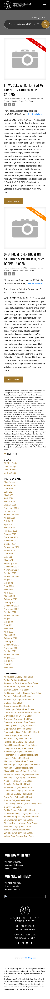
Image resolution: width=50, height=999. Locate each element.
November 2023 (11, 570)
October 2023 (10, 573)
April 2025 (8, 524)
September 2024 (11, 547)
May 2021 (8, 667)
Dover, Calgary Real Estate (12, 412)
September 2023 (11, 576)
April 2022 (8, 632)
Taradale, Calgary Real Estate (23, 101)
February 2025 (10, 531)
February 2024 (10, 563)
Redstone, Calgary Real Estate (18, 794)
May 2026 (8, 495)
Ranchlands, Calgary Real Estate (22, 432)
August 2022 (10, 619)
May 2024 (8, 560)
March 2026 (9, 502)
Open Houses (10, 470)
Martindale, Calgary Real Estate (28, 423)
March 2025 (9, 528)
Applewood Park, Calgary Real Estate (21, 393)
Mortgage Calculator (13, 865)
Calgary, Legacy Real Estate (17, 706)
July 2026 (8, 489)
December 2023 (11, 567)
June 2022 (9, 625)
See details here (34, 114)
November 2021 (11, 648)
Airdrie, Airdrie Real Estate (16, 680)
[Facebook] (18, 943)
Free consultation (12, 889)
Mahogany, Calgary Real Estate (22, 421)
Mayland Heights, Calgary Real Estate (21, 771)
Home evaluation (12, 886)
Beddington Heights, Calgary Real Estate (22, 693)
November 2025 (11, 508)
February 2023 (10, 599)
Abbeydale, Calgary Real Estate (23, 390)
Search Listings (11, 868)
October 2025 (10, 511)
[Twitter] (27, 943)
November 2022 (11, 609)
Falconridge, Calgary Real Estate (14, 414)
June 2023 (9, 586)
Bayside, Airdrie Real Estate (26, 395)
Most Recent (9, 482)
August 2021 (10, 658)
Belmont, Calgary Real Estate (32, 397)
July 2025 (8, 521)
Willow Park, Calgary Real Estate (19, 836)
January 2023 (10, 602)
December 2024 (11, 537)
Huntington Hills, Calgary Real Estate (20, 418)
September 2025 (11, 515)
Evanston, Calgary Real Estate (32, 412)
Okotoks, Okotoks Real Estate (22, 429)
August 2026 (10, 485)
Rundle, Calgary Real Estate (17, 800)
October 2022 (10, 612)
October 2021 (10, 651)
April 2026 (8, 498)
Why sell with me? (12, 883)
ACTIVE (34, 17)
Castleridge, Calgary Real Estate (27, 401)
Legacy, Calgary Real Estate (17, 758)
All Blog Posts (10, 463)
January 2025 (10, 534)
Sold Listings (10, 473)
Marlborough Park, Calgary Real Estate (22, 765)
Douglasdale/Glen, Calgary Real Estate (30, 410)
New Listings (10, 466)
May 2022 (8, 628)
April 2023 (8, 593)
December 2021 (11, 645)
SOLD (44, 17)
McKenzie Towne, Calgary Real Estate (21, 774)
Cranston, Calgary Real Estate (18, 729)
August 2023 (10, 580)
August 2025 (10, 518)
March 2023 (9, 596)
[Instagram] (23, 943)
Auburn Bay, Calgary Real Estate (19, 687)
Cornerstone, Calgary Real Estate (19, 722)
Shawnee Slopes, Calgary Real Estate (30, 440)
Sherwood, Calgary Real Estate (14, 442)
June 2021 (9, 664)
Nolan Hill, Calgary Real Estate (18, 781)
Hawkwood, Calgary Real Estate (19, 752)
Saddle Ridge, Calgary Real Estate (23, 438)
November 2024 (11, 541)
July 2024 (8, 554)
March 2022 (9, 635)
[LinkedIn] (31, 943)
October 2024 (10, 544)
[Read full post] (25, 60)
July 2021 (8, 661)
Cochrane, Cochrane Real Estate (19, 406)
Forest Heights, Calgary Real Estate (20, 745)
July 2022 (8, 622)
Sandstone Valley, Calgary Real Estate (21, 813)
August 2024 (10, 550)
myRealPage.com (29, 958)
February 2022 (10, 638)
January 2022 (10, 641)
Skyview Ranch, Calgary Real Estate (21, 823)
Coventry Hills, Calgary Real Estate (23, 408)
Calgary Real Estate (31, 399)
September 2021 (11, 655)
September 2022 (11, 615)
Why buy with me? (12, 862)
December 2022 (11, 606)
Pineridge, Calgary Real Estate (18, 787)
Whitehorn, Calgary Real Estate (19, 447)
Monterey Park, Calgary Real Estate (20, 427)
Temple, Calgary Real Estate (17, 830)
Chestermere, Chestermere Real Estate (16, 403)
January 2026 (10, 505)
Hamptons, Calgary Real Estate (19, 416)
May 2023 (8, 589)
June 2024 (9, 557)
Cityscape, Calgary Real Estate (18, 716)
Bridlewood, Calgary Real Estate (14, 399)
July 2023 (8, 583)
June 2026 (9, 492)
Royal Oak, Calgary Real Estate (22, 434)
